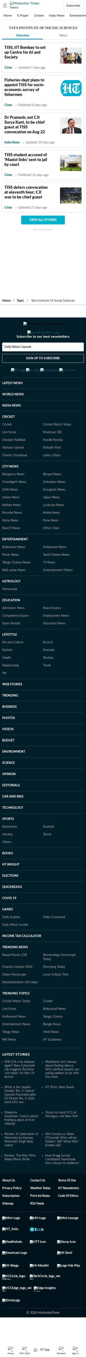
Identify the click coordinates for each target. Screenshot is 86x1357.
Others (6, 863)
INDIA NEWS (11, 427)
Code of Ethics (68, 1217)
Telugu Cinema (53, 1038)
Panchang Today (54, 988)
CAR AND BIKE (13, 818)
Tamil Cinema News (56, 576)
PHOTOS (8, 739)
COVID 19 (9, 919)
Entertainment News (16, 1045)
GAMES (7, 931)
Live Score (9, 453)
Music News (10, 576)
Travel (47, 687)
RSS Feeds (37, 1225)
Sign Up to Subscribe (43, 376)
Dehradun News (54, 503)
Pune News (50, 542)
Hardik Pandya (53, 461)
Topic (20, 300)
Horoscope (9, 610)
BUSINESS (9, 728)
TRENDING (10, 717)
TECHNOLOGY (12, 829)
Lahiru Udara (51, 477)
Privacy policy (11, 1209)
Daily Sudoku (11, 938)
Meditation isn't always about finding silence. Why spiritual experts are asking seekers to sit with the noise (62, 1091)
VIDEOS (8, 750)
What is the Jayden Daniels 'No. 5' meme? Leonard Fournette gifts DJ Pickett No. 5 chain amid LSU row (20, 1116)
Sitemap (7, 1225)
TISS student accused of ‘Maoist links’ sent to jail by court (25, 160)
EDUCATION (11, 621)
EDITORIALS (11, 807)
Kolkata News (11, 526)
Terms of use (67, 1202)
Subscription (11, 1217)
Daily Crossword (54, 938)
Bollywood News (13, 568)
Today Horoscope (14, 996)
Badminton (9, 848)
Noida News (51, 534)
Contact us (37, 1202)
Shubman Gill (52, 453)
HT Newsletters (68, 1209)
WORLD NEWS (13, 416)
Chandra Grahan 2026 (17, 988)
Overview (22, 35)
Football (48, 848)
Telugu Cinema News (16, 584)
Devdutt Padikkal (13, 461)
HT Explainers (52, 1061)
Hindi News (51, 1053)
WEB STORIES (12, 706)
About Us (8, 1202)
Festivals (48, 671)
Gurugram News (54, 511)
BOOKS (7, 875)
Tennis (47, 856)
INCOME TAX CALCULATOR (21, 957)
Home (8, 15)
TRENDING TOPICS (16, 1015)
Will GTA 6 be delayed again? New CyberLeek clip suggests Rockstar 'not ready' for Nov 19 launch (19, 1091)
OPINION (9, 795)
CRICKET (8, 438)
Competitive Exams (15, 637)
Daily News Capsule (17, 364)
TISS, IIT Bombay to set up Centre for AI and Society (25, 52)
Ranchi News (11, 549)
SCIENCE (8, 784)
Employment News (56, 637)
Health (6, 679)
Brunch (48, 664)
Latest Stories (16, 1076)
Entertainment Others (58, 591)
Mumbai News (12, 534)
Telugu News (10, 1053)
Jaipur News (51, 519)
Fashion (7, 671)
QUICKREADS (12, 908)
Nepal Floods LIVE (14, 976)
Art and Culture (12, 664)
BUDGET (8, 762)
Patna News (10, 542)
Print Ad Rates (40, 1217)
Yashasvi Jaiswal (13, 469)
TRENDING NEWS (15, 968)
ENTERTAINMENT (15, 561)
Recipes (48, 679)
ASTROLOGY (11, 603)
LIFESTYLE (9, 656)
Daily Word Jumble (15, 946)
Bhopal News (52, 495)
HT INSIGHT (10, 886)
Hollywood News (54, 568)
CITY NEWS (10, 488)
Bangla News (52, 1045)
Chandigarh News (14, 503)
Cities (8, 67)
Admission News (13, 629)
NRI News (9, 1061)
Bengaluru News (13, 495)
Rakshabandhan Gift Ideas (20, 1003)
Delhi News (10, 511)
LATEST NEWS (12, 404)
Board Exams (52, 629)
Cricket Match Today (57, 446)
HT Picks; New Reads (59, 1108)
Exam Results (11, 645)
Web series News (14, 591)
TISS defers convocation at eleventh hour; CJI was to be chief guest (26, 192)
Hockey (7, 856)
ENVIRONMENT (13, 773)
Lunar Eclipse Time (55, 996)
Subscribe (73, 5)
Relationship (10, 687)
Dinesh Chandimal (14, 477)
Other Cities (51, 549)
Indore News (11, 519)
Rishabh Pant (52, 469)
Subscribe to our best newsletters (43, 354)
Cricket (39, 15)
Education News (54, 645)
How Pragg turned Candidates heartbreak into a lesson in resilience (62, 1181)
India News (56, 15)
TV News (49, 584)
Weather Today (40, 1209)
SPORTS (8, 840)
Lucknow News (53, 526)
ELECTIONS (10, 897)
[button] (5, 5)
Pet (4, 694)
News (63, 35)
